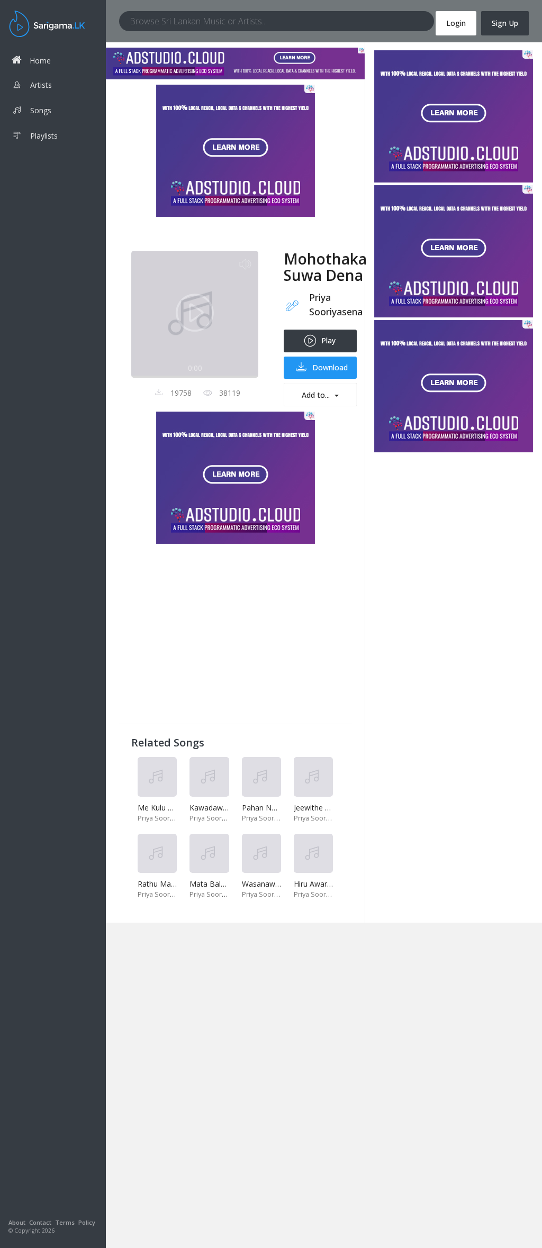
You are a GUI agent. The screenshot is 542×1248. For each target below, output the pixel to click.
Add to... (317, 395)
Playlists (44, 136)
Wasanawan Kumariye (280, 884)
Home (40, 61)
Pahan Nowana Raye (278, 808)
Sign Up (505, 23)
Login (456, 23)
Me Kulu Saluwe (165, 808)
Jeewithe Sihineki (322, 808)
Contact (40, 1222)
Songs (40, 110)
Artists (41, 85)
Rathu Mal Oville (165, 884)
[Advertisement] (235, 637)
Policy (86, 1222)
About (16, 1222)
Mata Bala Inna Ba (221, 884)
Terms (65, 1222)
